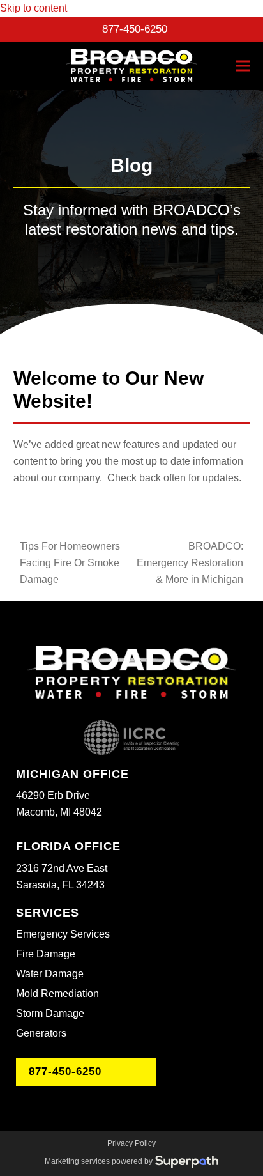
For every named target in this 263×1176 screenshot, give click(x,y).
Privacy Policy (131, 1143)
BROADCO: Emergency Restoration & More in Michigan (189, 564)
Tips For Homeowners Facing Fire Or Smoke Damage (66, 564)
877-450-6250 (134, 29)
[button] (243, 66)
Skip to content (33, 8)
